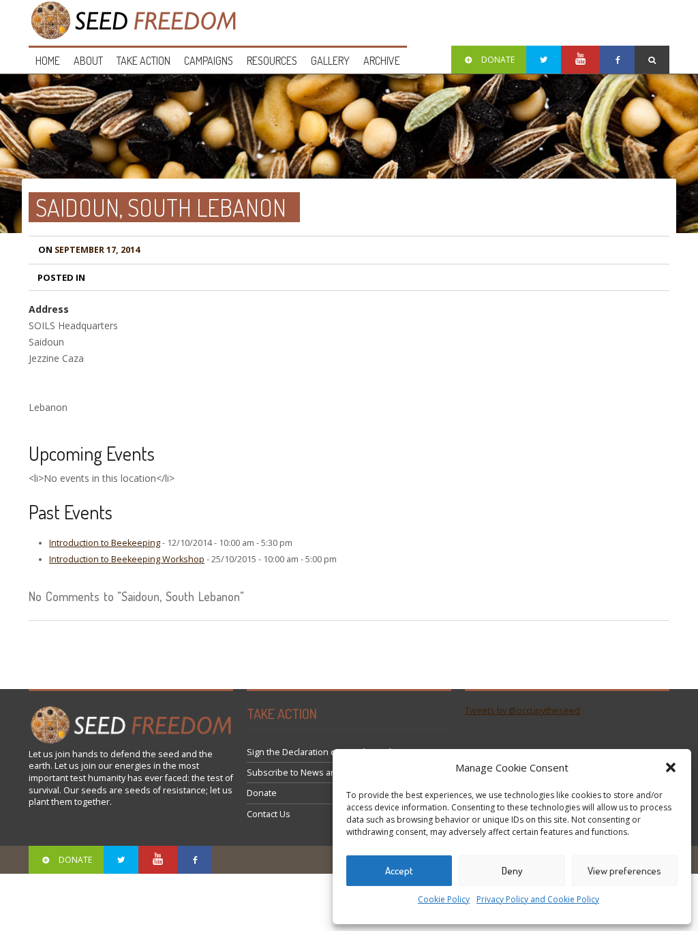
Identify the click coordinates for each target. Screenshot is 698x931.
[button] (671, 767)
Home (47, 60)
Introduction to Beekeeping (104, 543)
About (88, 60)
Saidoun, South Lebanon (160, 207)
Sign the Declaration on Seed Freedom (325, 752)
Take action (143, 60)
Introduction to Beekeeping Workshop (126, 559)
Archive (381, 60)
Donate (262, 793)
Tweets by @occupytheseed (522, 710)
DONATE (498, 59)
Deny (512, 870)
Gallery (330, 60)
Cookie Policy (444, 899)
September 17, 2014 (89, 250)
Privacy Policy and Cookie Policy (537, 899)
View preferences (624, 870)
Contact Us (268, 814)
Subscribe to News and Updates (312, 772)
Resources (272, 60)
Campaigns (208, 60)
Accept (399, 870)
